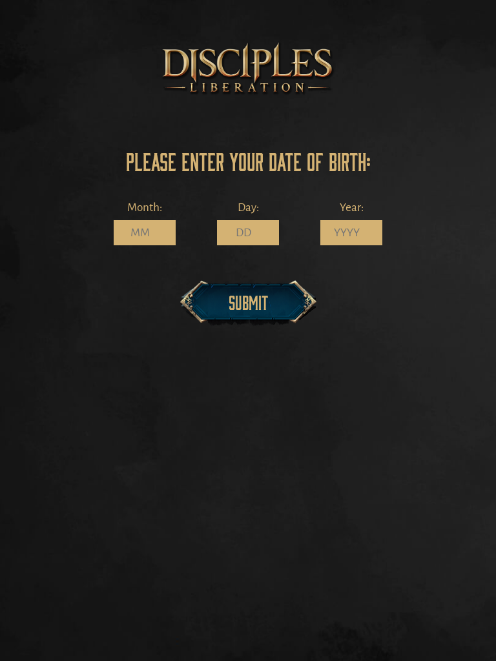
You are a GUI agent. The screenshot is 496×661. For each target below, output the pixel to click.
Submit (248, 301)
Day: (248, 207)
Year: (352, 207)
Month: (144, 207)
